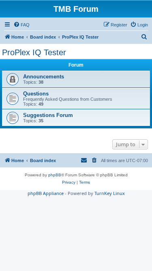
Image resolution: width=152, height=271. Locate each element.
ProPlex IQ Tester (34, 52)
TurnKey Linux (109, 193)
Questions (36, 94)
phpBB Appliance (46, 193)
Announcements (43, 77)
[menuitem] (21, 25)
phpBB (54, 175)
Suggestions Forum (48, 115)
